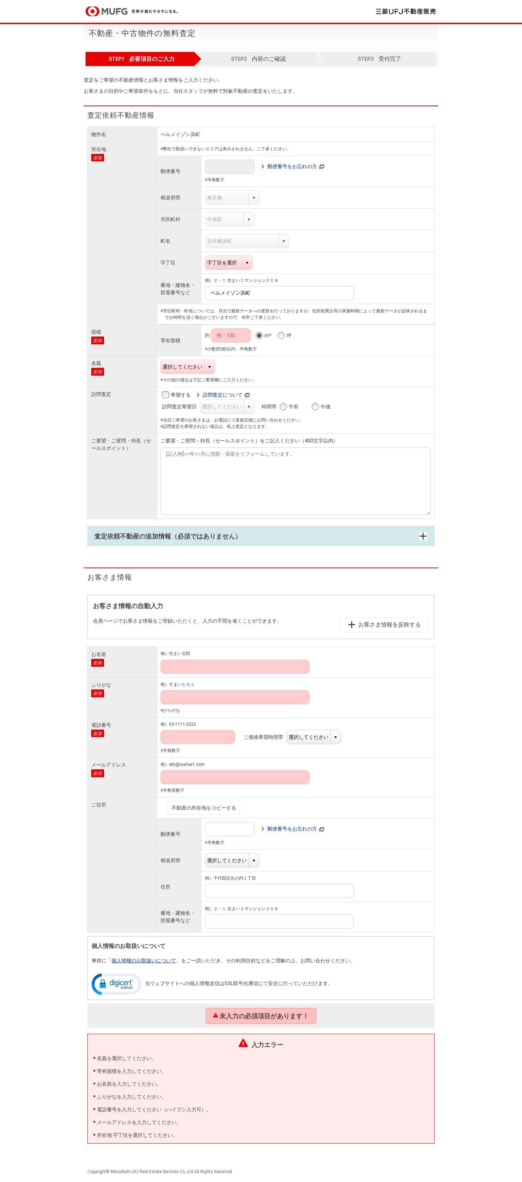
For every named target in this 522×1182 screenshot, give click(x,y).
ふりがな (101, 685)
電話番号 (101, 725)
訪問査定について (223, 395)
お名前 (98, 654)
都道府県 (170, 197)
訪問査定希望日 (183, 406)
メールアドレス (108, 765)
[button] (116, 984)
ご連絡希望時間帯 (267, 737)
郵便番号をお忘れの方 (292, 166)
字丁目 (168, 262)
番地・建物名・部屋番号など (178, 288)
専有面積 (170, 340)
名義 (96, 363)
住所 (165, 887)
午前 (294, 406)
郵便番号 (170, 171)
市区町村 (170, 219)
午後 (326, 406)
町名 (165, 241)
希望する (181, 395)
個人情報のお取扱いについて (144, 960)
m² (268, 335)
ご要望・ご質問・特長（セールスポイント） (121, 444)
